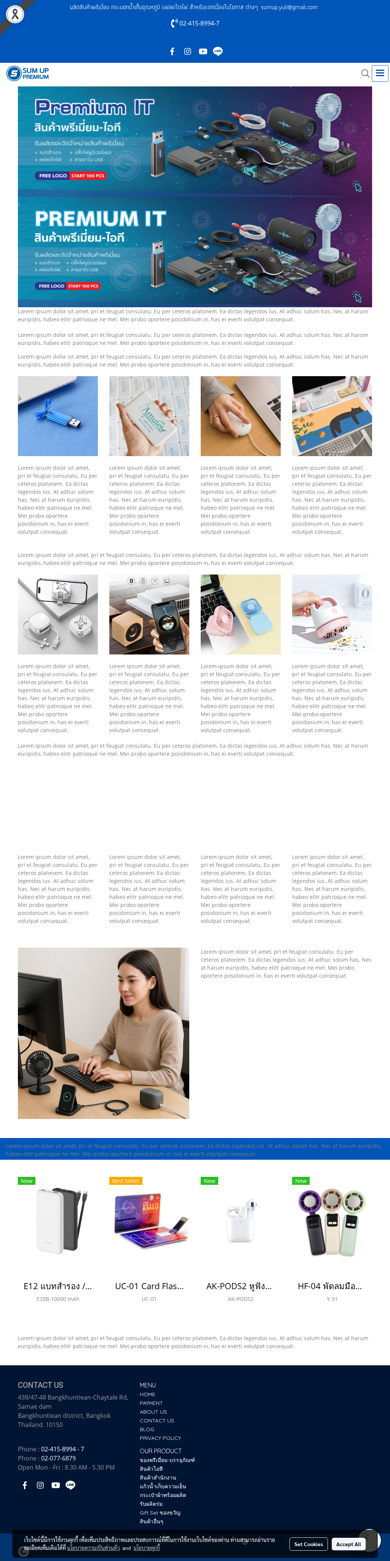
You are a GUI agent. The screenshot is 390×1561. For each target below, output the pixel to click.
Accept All (348, 1543)
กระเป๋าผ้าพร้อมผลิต (163, 1495)
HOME (147, 1394)
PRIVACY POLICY (160, 1438)
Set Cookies (308, 1543)
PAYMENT (151, 1403)
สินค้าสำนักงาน (158, 1477)
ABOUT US (153, 1411)
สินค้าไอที (151, 1468)
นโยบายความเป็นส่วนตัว (93, 1547)
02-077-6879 (58, 1458)
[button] (363, 73)
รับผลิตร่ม (151, 1503)
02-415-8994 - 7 (62, 1449)
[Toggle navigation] (380, 73)
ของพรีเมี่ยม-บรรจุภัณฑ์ (167, 1460)
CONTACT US (157, 1420)
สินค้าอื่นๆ (151, 1521)
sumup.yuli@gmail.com (289, 7)
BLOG (147, 1429)
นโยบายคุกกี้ (146, 1547)
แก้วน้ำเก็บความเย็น (163, 1486)
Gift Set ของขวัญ (160, 1512)
